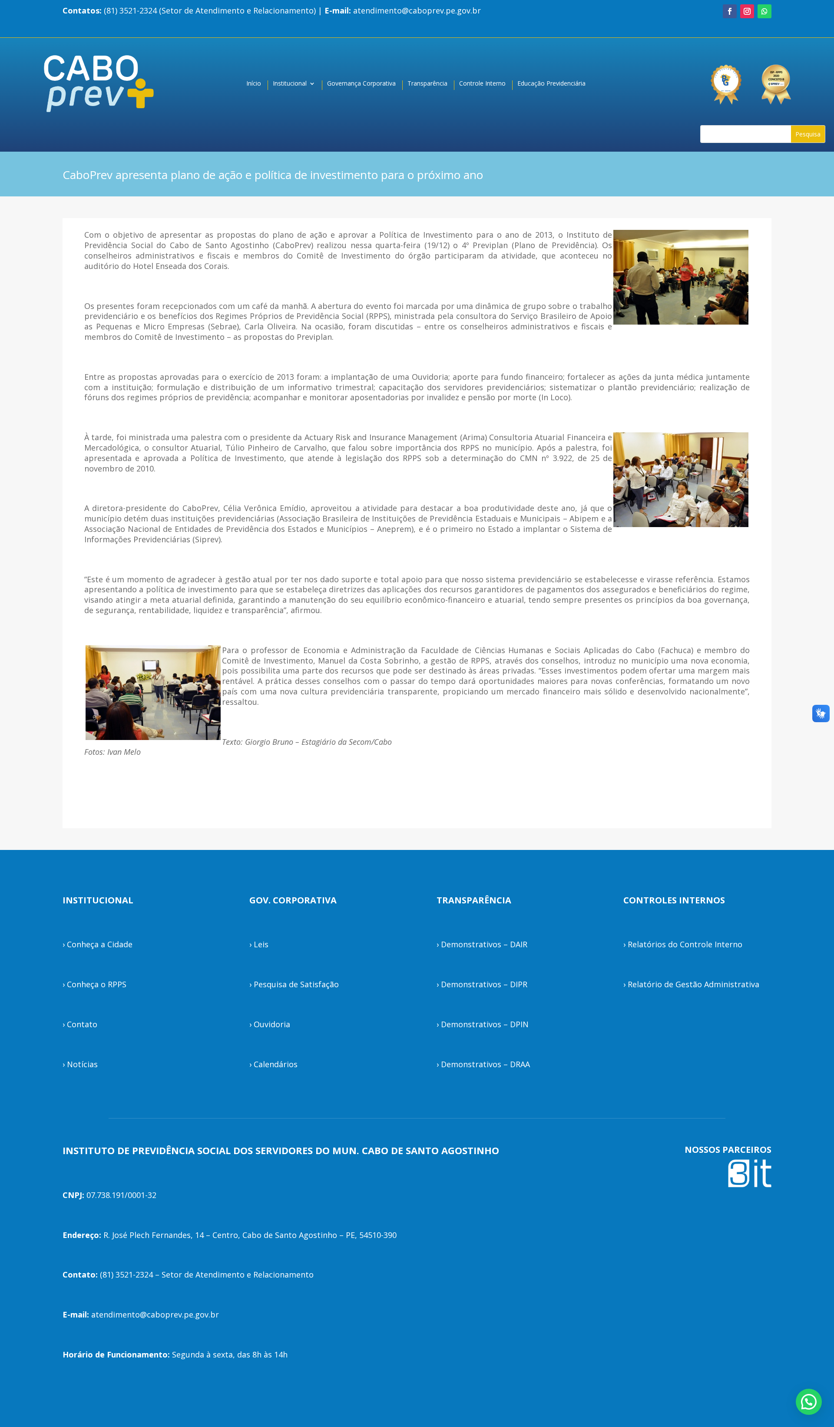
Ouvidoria (272, 1024)
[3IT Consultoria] (725, 80)
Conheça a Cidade (99, 944)
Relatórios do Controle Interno (685, 944)
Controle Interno (482, 83)
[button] (809, 1402)
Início (253, 83)
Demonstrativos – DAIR (484, 944)
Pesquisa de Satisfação (296, 984)
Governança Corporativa (361, 83)
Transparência (427, 83)
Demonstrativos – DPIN (485, 1024)
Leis (261, 944)
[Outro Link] (777, 80)
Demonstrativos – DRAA (485, 1064)
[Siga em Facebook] (730, 11)
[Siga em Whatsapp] (764, 11)
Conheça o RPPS (96, 984)
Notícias (82, 1064)
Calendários (276, 1064)
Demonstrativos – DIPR (484, 984)
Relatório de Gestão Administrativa (693, 984)
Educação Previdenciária (551, 83)
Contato (82, 1024)
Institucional (290, 83)
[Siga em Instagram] (747, 11)
